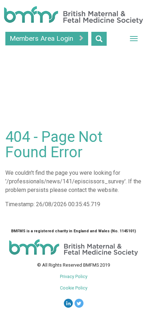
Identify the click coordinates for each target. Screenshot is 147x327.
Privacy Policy (73, 276)
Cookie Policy (73, 288)
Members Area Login (42, 38)
